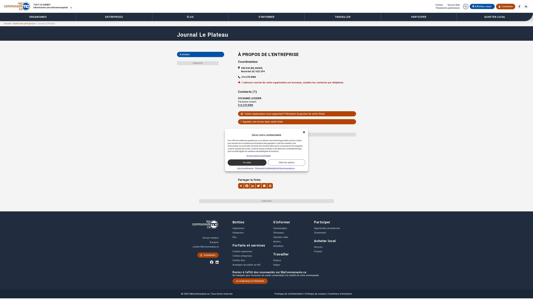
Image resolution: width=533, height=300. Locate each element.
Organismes (38, 16)
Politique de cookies (315, 293)
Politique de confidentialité (288, 293)
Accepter (247, 162)
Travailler (281, 254)
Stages (276, 264)
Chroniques (278, 232)
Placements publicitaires (448, 8)
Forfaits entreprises (242, 256)
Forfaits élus (238, 260)
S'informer (281, 222)
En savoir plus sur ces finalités (259, 156)
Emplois (277, 260)
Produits (318, 251)
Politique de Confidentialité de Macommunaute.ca (275, 168)
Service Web (453, 5)
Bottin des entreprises (24, 23)
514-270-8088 (249, 77)
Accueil (8, 23)
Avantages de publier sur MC (246, 264)
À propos (214, 242)
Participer (322, 222)
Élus (190, 16)
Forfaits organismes (242, 251)
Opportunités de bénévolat (327, 228)
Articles (277, 241)
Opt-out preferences (245, 168)
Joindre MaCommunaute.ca (205, 246)
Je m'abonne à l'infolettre (250, 281)
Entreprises (114, 16)
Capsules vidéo (280, 237)
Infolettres (278, 246)
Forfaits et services (248, 245)
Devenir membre (211, 238)
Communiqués (280, 228)
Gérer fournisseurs (237, 156)
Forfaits (439, 5)
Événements (320, 232)
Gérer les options (287, 162)
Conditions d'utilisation (340, 293)
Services (318, 247)
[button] (304, 132)
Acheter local (325, 241)
